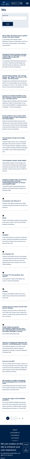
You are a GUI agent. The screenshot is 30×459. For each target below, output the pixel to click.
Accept (26, 444)
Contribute (15, 435)
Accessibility (15, 432)
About (15, 430)
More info (3, 458)
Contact (15, 441)
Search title (5, 15)
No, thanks (26, 450)
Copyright (15, 438)
